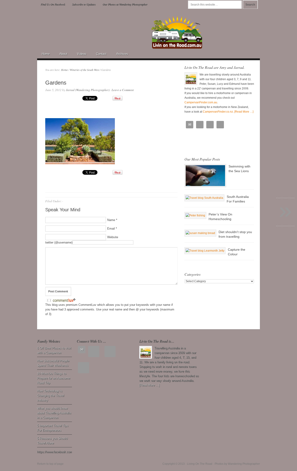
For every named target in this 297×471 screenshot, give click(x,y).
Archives (122, 54)
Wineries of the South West (84, 70)
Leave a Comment (123, 90)
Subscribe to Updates (84, 4)
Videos (81, 54)
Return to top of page (50, 463)
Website (112, 237)
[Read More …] (243, 111)
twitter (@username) (58, 242)
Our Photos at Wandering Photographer (125, 4)
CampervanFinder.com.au (200, 102)
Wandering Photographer (244, 463)
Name (111, 220)
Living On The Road (77, 23)
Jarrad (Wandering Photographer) (88, 90)
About (63, 54)
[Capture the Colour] (205, 250)
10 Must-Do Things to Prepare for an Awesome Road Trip (53, 378)
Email (111, 228)
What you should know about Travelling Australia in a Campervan (54, 413)
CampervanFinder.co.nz (218, 111)
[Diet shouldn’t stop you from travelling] (200, 233)
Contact (101, 54)
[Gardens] (80, 163)
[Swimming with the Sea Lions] (205, 175)
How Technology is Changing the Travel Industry (50, 395)
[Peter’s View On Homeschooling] (195, 215)
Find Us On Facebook (53, 4)
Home (46, 54)
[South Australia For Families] (204, 197)
